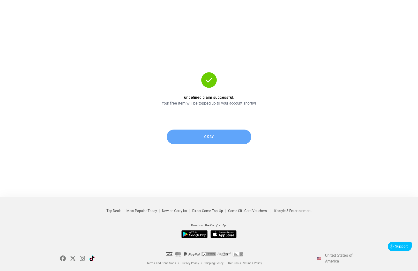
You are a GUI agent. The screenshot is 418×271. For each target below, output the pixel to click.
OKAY (209, 137)
